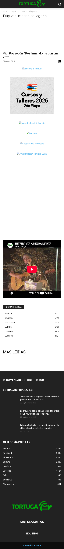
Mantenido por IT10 (32, 545)
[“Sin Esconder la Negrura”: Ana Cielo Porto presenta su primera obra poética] (10, 400)
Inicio (5, 11)
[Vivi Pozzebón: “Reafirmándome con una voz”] (32, 35)
